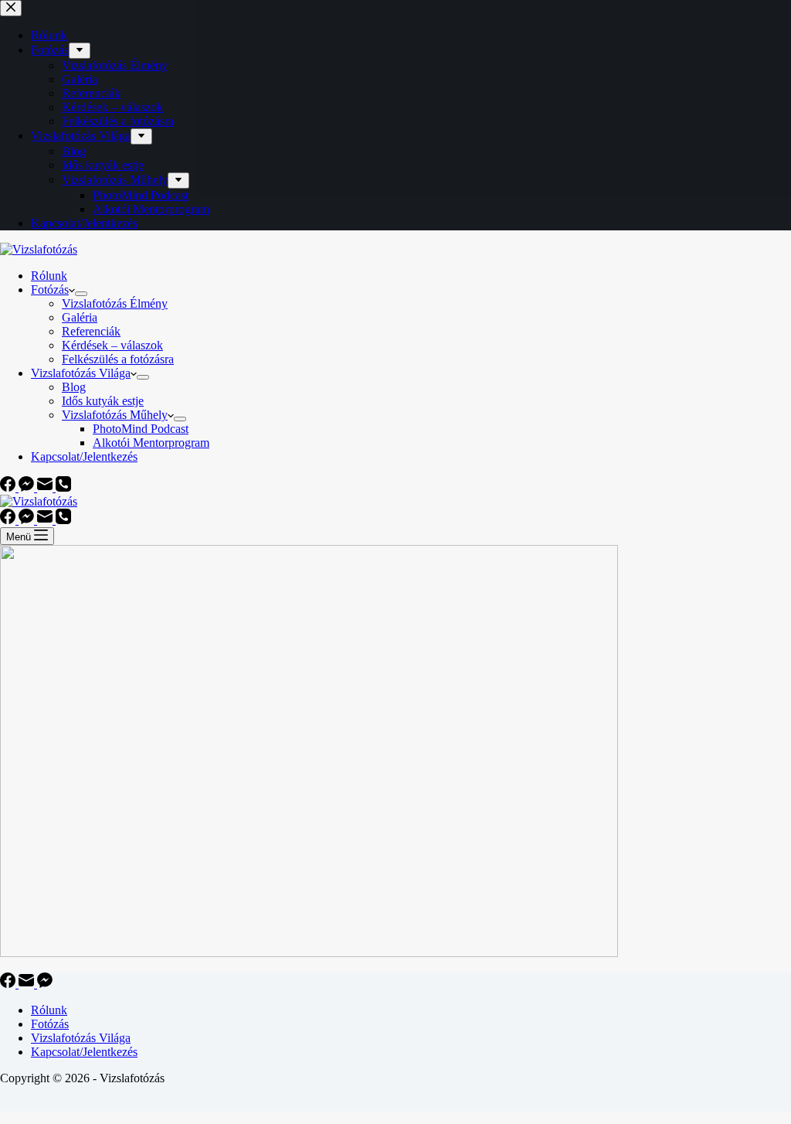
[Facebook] (9, 487)
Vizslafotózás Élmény (115, 303)
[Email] (46, 487)
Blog (74, 386)
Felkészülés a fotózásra (118, 359)
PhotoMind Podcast (140, 428)
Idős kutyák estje (103, 400)
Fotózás (50, 289)
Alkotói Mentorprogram (151, 442)
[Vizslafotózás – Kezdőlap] (38, 249)
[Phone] (63, 487)
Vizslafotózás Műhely (115, 414)
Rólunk (49, 275)
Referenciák (91, 331)
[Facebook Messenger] (28, 487)
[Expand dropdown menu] (81, 293)
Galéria (79, 317)
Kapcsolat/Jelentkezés (84, 456)
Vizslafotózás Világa (81, 373)
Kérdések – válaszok (112, 345)
